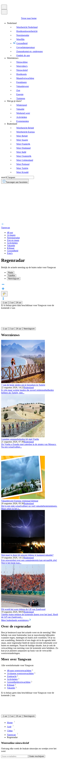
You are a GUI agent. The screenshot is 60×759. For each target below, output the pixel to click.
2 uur (11, 302)
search (4, 177)
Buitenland (29, 387)
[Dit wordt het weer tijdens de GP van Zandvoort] (23, 606)
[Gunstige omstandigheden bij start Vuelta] (23, 436)
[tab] (33, 272)
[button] (30, 298)
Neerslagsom (29, 329)
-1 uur (4, 302)
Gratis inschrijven (36, 756)
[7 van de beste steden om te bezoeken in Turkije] (23, 382)
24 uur (18, 302)
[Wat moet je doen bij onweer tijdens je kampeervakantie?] (23, 552)
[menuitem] (33, 39)
